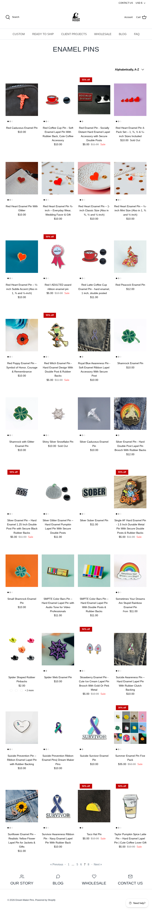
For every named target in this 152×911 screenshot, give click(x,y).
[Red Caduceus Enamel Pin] (22, 99)
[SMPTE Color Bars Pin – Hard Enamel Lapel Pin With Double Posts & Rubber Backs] (94, 570)
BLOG (123, 34)
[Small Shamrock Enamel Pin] (22, 570)
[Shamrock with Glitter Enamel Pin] (22, 413)
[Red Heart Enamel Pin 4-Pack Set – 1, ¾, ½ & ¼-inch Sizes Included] (130, 99)
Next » (98, 864)
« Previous (56, 864)
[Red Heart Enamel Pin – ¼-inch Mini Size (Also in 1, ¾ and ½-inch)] (130, 178)
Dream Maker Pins (24, 900)
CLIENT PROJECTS (74, 34)
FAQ (137, 34)
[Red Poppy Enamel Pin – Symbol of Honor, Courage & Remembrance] (22, 335)
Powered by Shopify (45, 900)
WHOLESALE (102, 34)
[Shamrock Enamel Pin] (130, 335)
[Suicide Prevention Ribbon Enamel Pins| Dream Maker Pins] (58, 727)
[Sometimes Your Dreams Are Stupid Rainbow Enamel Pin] (130, 570)
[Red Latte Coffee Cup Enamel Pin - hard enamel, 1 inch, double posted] (94, 256)
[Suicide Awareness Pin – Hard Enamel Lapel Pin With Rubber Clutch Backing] (130, 649)
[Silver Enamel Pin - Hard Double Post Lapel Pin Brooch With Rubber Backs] (130, 413)
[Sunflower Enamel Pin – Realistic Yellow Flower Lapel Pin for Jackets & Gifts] (22, 806)
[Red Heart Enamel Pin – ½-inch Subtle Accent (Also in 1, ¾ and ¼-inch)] (22, 256)
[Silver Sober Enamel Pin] (94, 492)
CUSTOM (19, 34)
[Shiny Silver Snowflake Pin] (58, 413)
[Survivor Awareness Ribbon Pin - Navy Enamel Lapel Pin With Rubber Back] (58, 806)
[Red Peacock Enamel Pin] (130, 256)
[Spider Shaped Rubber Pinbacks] (22, 649)
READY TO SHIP (43, 34)
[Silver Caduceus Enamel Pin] (94, 413)
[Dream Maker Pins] (76, 17)
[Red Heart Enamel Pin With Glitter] (22, 178)
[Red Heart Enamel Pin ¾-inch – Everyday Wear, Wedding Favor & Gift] (58, 178)
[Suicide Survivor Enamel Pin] (94, 727)
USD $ (139, 3)
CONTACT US (126, 3)
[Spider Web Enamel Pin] (58, 649)
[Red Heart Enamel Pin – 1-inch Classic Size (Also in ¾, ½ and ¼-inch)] (94, 178)
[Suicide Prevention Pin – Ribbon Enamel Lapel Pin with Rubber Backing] (22, 727)
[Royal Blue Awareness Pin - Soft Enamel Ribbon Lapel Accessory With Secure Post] (94, 335)
